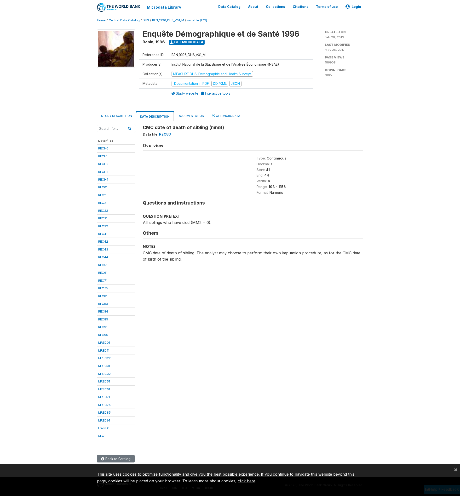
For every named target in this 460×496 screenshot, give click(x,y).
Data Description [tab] (155, 116)
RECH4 (103, 179)
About (253, 7)
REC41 (102, 234)
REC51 (102, 265)
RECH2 (103, 164)
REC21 (102, 203)
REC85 (103, 319)
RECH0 (103, 148)
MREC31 (104, 366)
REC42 (103, 241)
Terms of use (327, 7)
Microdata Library (164, 7)
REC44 (103, 257)
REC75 (103, 288)
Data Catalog (229, 7)
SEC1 (101, 436)
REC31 (102, 218)
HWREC (103, 428)
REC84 (103, 311)
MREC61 (104, 389)
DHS (146, 20)
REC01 (102, 187)
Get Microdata (188, 42)
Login (356, 7)
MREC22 (104, 358)
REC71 (102, 280)
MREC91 (104, 420)
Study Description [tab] (116, 116)
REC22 (103, 210)
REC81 (102, 296)
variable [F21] (197, 20)
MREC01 (104, 342)
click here (246, 481)
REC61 (102, 272)
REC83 (103, 304)
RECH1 (103, 156)
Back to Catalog (117, 459)
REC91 (102, 327)
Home (101, 20)
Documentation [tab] (191, 116)
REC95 (103, 335)
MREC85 (104, 412)
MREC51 (104, 381)
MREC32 (104, 374)
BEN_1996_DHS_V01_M (168, 20)
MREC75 (104, 405)
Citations (300, 7)
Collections (275, 7)
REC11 (102, 195)
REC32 (103, 226)
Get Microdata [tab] (227, 116)
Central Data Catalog (124, 20)
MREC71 (104, 397)
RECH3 (103, 172)
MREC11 (103, 350)
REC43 (103, 249)
